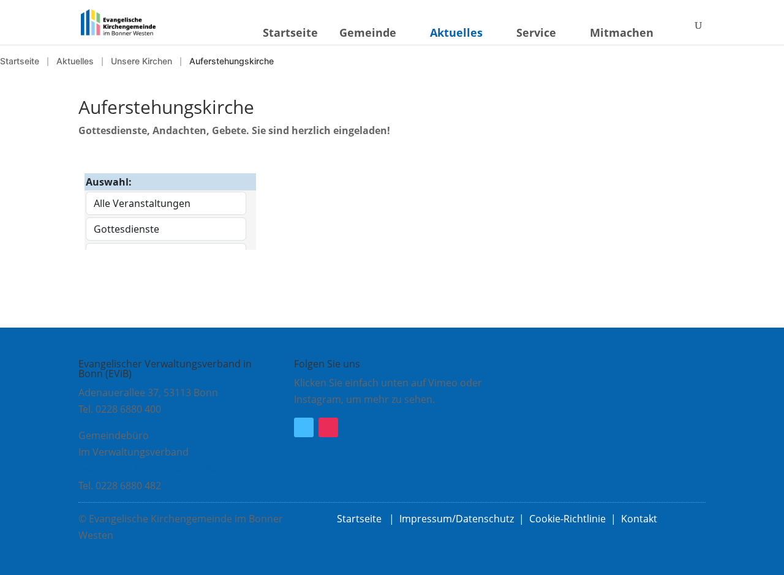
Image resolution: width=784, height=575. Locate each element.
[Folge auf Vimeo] (304, 427)
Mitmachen (622, 32)
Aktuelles (456, 32)
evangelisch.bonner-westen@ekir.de (161, 469)
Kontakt (639, 518)
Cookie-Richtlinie (567, 518)
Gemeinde (367, 32)
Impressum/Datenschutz (456, 518)
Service (536, 32)
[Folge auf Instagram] (328, 427)
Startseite (290, 32)
